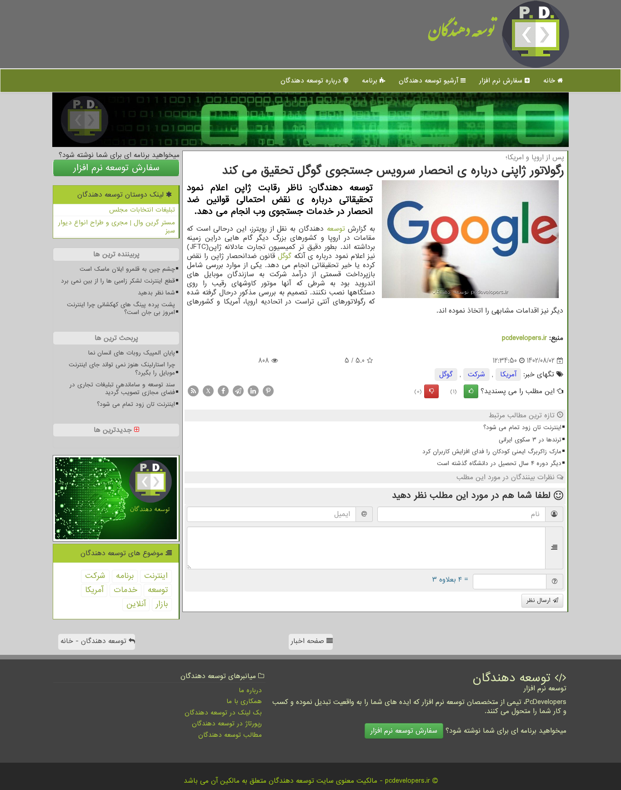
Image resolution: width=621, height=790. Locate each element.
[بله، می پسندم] (471, 391)
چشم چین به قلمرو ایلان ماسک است (127, 269)
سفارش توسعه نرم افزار (116, 168)
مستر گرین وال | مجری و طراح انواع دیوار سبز (116, 227)
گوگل (284, 256)
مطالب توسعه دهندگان (230, 735)
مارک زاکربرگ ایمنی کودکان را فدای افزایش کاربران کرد (491, 451)
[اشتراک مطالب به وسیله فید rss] (193, 390)
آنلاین (135, 604)
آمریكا (508, 374)
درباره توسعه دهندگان (311, 81)
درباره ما (250, 690)
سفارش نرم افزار (502, 81)
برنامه (371, 81)
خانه (550, 81)
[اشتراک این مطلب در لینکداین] (253, 390)
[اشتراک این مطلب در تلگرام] (238, 390)
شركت (476, 374)
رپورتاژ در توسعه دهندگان (227, 724)
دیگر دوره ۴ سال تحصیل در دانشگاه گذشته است (499, 463)
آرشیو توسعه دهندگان (430, 81)
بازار (162, 604)
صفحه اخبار (308, 641)
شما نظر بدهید (156, 293)
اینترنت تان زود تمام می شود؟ (522, 427)
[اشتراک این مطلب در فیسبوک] (223, 390)
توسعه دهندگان (462, 34)
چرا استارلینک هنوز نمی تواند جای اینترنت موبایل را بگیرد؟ (122, 368)
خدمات (125, 590)
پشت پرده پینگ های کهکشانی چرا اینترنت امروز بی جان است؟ (121, 308)
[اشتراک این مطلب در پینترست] (268, 390)
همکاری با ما (244, 701)
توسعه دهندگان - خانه (94, 641)
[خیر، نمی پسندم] (431, 391)
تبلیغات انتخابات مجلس (142, 210)
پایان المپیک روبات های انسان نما (131, 353)
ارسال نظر (539, 600)
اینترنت (156, 576)
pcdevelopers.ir (524, 338)
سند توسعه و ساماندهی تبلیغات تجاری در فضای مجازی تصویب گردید (122, 388)
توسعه (336, 228)
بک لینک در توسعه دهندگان (223, 713)
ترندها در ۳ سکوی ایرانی (530, 440)
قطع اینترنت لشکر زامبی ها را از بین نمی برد (118, 281)
